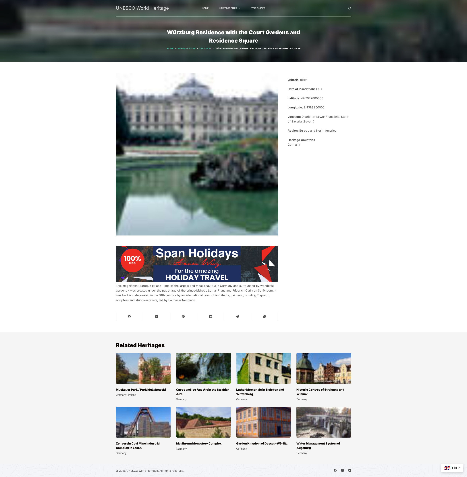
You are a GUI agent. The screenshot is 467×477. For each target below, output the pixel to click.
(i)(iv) (304, 80)
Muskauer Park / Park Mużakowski (141, 389)
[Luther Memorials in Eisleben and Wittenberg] (263, 368)
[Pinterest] (183, 316)
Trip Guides (258, 8)
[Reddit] (237, 316)
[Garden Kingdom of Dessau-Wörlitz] (263, 422)
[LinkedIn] (210, 316)
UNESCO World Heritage (142, 8)
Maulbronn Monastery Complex (199, 443)
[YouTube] (349, 470)
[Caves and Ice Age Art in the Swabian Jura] (203, 368)
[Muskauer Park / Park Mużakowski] (143, 368)
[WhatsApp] (264, 316)
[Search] (349, 8)
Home (205, 8)
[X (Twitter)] (156, 316)
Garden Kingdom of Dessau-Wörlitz (261, 443)
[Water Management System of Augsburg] (323, 422)
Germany (294, 144)
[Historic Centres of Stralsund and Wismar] (323, 368)
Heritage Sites (228, 8)
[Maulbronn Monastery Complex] (203, 422)
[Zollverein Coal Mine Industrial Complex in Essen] (143, 422)
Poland (132, 394)
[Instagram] (342, 470)
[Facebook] (129, 316)
